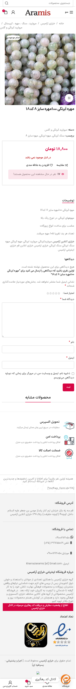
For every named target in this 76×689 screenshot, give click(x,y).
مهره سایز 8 (32, 136)
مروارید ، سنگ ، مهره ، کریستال (20, 24)
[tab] (68, 201)
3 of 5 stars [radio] (53, 293)
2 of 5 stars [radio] (56, 293)
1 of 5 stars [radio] (58, 293)
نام (71, 342)
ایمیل (70, 358)
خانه (61, 24)
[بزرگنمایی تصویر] (69, 98)
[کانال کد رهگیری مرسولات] (66, 679)
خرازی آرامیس (48, 24)
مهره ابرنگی (45, 136)
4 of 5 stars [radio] (50, 293)
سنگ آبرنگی (58, 136)
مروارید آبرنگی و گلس (11, 28)
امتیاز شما (69, 293)
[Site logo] (38, 12)
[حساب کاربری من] (13, 12)
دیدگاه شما (67, 299)
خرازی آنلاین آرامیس (63, 242)
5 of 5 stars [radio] (47, 293)
